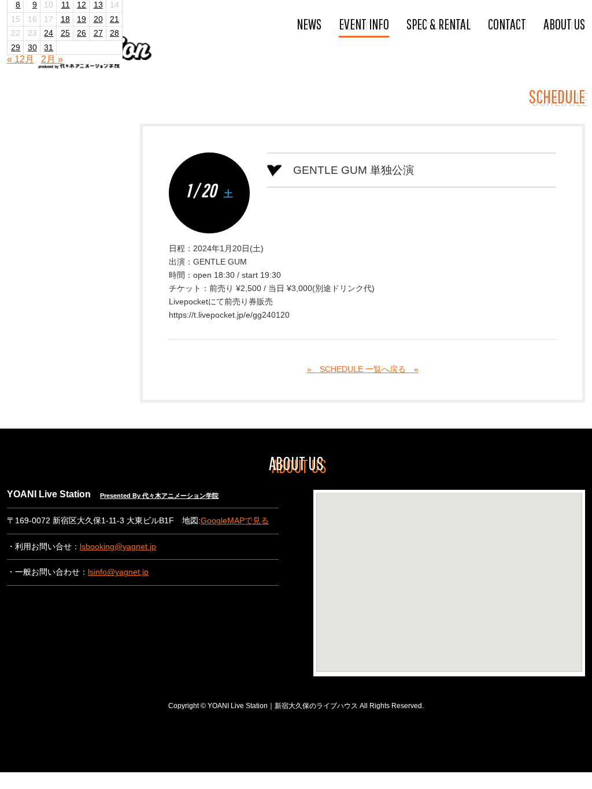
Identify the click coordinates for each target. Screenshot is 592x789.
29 (15, 47)
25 (65, 33)
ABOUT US (564, 23)
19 (81, 19)
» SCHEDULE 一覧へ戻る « (363, 369)
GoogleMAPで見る (235, 520)
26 (81, 33)
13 (98, 5)
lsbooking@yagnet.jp (118, 546)
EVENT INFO (364, 23)
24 (48, 33)
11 (65, 5)
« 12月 (20, 59)
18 (65, 19)
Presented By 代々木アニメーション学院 (159, 495)
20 (98, 19)
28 (114, 33)
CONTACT (507, 23)
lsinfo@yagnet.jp (118, 572)
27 (98, 33)
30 (32, 47)
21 (114, 19)
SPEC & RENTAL (438, 23)
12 (81, 5)
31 (48, 47)
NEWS (309, 23)
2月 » (52, 59)
